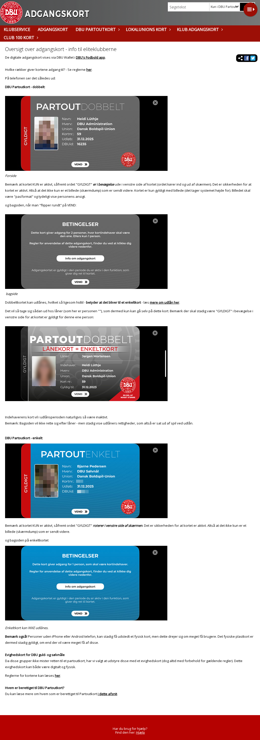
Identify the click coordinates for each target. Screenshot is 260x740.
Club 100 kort (19, 37)
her (89, 69)
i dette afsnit (107, 694)
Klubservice (17, 29)
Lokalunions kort (146, 29)
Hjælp (140, 732)
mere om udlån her (164, 302)
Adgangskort (53, 29)
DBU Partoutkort (96, 29)
